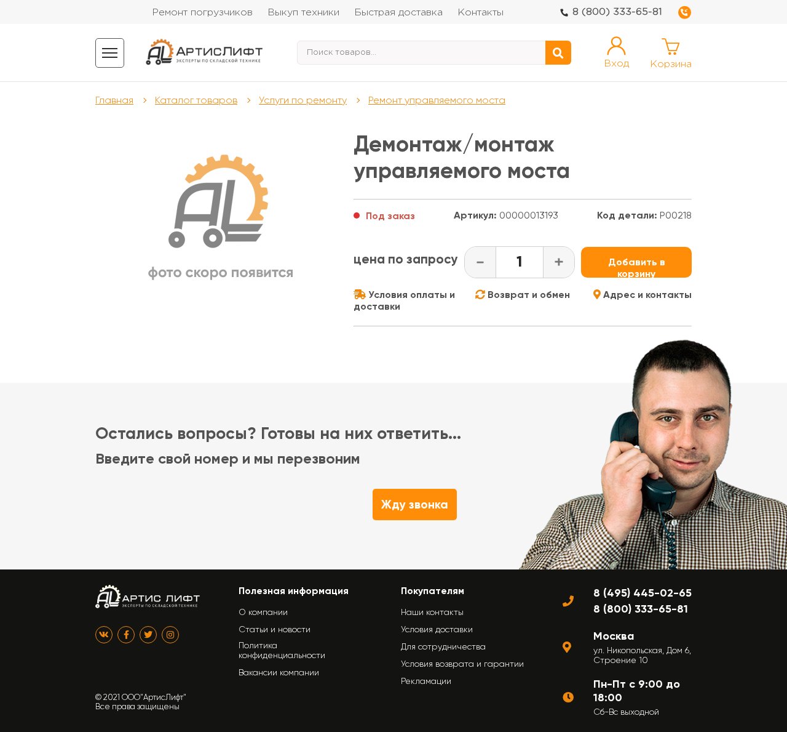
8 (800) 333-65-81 (617, 12)
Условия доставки (437, 629)
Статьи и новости (274, 629)
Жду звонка (414, 504)
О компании (263, 612)
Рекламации (426, 681)
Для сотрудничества (443, 646)
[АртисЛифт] (204, 52)
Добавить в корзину (636, 267)
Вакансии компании (279, 672)
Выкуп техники (303, 12)
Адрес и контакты (646, 294)
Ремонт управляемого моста (436, 100)
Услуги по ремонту (303, 100)
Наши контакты (432, 612)
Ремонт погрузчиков (202, 12)
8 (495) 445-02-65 (642, 593)
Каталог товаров (196, 100)
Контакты (480, 12)
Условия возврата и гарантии (462, 664)
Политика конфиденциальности (282, 650)
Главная (114, 100)
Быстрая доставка (398, 12)
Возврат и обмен (527, 294)
